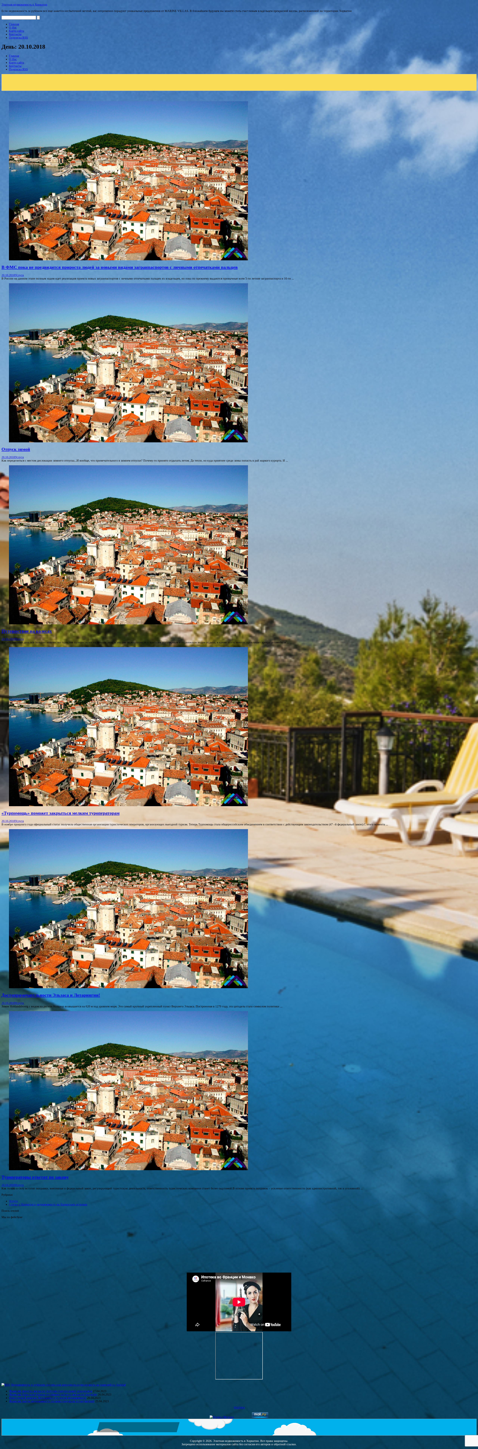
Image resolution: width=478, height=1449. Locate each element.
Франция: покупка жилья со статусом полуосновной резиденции (50, 1391)
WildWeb (239, 1407)
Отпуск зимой (15, 449)
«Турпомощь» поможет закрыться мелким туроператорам (60, 813)
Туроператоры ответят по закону (35, 1177)
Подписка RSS (18, 37)
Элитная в (24, 4)
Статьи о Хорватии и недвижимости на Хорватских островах (48, 1204)
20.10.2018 (8, 275)
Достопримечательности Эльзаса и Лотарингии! (50, 995)
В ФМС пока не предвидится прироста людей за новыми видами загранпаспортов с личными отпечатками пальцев (119, 267)
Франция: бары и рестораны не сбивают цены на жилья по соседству (53, 1394)
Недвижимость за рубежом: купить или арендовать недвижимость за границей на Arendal (68, 1384)
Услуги (19, 275)
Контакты (15, 34)
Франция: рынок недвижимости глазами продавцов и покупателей (51, 1401)
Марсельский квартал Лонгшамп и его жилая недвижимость (47, 1397)
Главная (14, 24)
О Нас (13, 27)
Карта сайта (16, 30)
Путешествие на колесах (26, 631)
